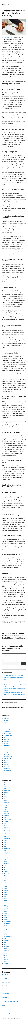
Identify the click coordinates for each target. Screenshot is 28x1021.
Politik (5, 913)
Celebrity (6, 811)
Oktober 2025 (7, 733)
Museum (6, 898)
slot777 (4, 1005)
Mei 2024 (6, 764)
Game (5, 846)
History (6, 859)
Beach (5, 796)
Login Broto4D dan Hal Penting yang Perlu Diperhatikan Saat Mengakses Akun (13, 677)
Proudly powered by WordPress (13, 1018)
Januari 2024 (7, 772)
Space (5, 934)
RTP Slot (4, 978)
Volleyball (6, 950)
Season (5, 927)
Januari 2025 (7, 749)
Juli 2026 (6, 720)
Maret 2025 (7, 745)
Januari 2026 (7, 728)
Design (5, 825)
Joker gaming (5, 993)
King (5, 875)
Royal (5, 925)
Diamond (6, 827)
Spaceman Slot (8, 936)
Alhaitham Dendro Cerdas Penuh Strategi (15, 685)
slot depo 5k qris (6, 1013)
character (6, 813)
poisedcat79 (7, 621)
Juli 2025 (6, 737)
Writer (5, 961)
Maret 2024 (7, 768)
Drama (5, 834)
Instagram (6, 863)
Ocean (5, 904)
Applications (7, 790)
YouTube (6, 963)
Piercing (6, 907)
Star (5, 938)
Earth (5, 836)
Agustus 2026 (7, 718)
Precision (4, 624)
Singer (5, 932)
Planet (5, 909)
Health (5, 854)
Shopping (6, 929)
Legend (6, 877)
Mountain (6, 894)
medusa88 (5, 1009)
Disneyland (7, 831)
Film (5, 842)
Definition (10, 622)
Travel (5, 944)
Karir (5, 869)
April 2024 (6, 766)
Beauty (18, 621)
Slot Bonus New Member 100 (10, 1001)
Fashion (6, 840)
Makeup (6, 879)
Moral (5, 892)
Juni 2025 (6, 739)
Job (4, 867)
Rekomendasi (7, 921)
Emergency (7, 838)
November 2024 (8, 752)
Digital (5, 829)
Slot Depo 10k (6, 982)
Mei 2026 (6, 724)
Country (6, 821)
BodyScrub (6, 802)
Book (5, 804)
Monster (6, 890)
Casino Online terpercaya (9, 986)
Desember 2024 (8, 751)
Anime (5, 788)
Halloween (6, 852)
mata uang (6, 883)
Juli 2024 (6, 760)
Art (4, 794)
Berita (5, 800)
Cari (3, 660)
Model (5, 888)
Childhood (6, 815)
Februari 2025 (7, 747)
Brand (5, 806)
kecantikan (7, 871)
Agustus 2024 (7, 758)
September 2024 (8, 756)
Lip (20, 622)
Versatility (9, 624)
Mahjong (4, 997)
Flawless (15, 622)
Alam (5, 783)
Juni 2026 (6, 722)
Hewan (5, 856)
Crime (5, 823)
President (6, 915)
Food (5, 844)
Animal (5, 786)
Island (5, 865)
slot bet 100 (5, 974)
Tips (5, 942)
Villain (5, 948)
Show (5, 931)
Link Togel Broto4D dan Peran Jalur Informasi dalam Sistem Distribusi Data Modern (14, 688)
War (5, 952)
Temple (6, 940)
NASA (5, 900)
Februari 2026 (7, 726)
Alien (5, 784)
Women (6, 959)
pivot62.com (5, 37)
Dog (5, 833)
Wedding (6, 956)
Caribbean (6, 808)
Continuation (7, 819)
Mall (5, 881)
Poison (5, 911)
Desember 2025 (8, 729)
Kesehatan (6, 873)
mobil (5, 886)
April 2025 (6, 743)
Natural (6, 902)
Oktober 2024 (7, 754)
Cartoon (6, 809)
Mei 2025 (6, 741)
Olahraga (6, 906)
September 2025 (8, 735)
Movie (5, 896)
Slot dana (4, 989)
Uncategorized (7, 946)
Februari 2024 (7, 770)
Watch (5, 954)
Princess (6, 917)
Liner (18, 622)
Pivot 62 (5, 5)
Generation (7, 848)
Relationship (7, 923)
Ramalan (6, 919)
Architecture (7, 792)
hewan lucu (7, 858)
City (5, 817)
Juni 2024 (6, 762)
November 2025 (8, 731)
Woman (6, 957)
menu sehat (7, 884)
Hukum (6, 861)
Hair (5, 850)
